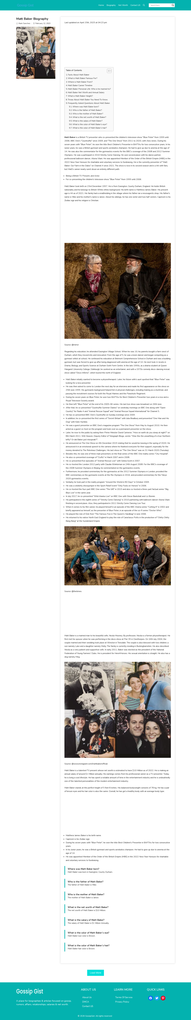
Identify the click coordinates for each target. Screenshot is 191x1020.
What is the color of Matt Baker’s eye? (90, 124)
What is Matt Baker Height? (80, 96)
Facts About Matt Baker (78, 74)
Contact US (135, 5)
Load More (95, 972)
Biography (111, 5)
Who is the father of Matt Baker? (87, 110)
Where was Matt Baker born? (86, 106)
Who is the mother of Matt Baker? (88, 113)
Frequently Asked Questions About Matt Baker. (89, 103)
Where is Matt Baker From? (80, 82)
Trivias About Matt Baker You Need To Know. (88, 99)
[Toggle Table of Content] (108, 71)
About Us (87, 997)
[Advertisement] (117, 45)
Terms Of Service (123, 997)
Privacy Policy (122, 1001)
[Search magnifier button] (173, 5)
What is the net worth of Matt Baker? (89, 117)
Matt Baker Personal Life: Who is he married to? (89, 89)
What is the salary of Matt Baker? (88, 121)
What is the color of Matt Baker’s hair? (90, 128)
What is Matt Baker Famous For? (82, 78)
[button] (144, 5)
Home (101, 5)
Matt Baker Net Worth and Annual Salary (86, 92)
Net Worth (123, 5)
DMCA (85, 1001)
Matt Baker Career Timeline (80, 85)
